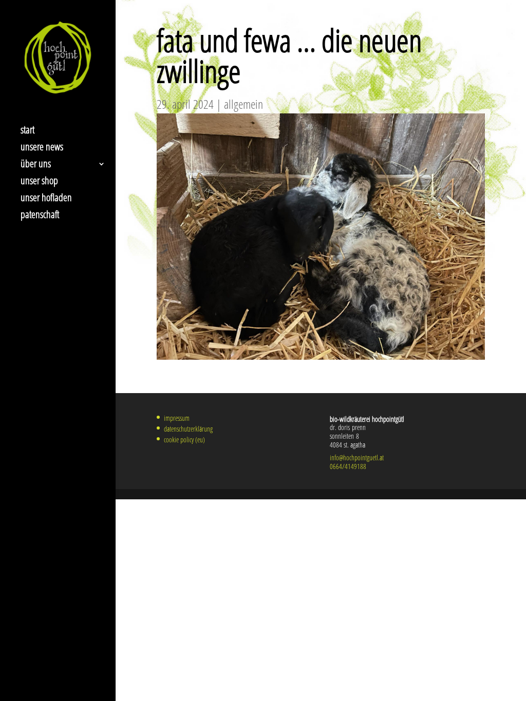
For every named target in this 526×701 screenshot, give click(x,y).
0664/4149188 (348, 466)
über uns (36, 165)
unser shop (39, 182)
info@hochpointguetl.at (357, 457)
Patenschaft (40, 216)
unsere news (42, 148)
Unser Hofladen (46, 199)
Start (27, 131)
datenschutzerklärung (188, 429)
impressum (177, 418)
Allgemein (243, 103)
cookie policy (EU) (184, 439)
